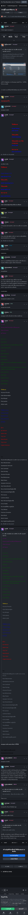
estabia (6, 245)
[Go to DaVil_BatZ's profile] (2, 804)
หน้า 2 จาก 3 (14, 22)
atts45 (4, 16)
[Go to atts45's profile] (2, 16)
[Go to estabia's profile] (2, 246)
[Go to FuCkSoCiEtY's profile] (2, 107)
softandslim (7, 257)
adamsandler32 (8, 267)
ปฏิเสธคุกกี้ (21, 908)
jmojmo (6, 811)
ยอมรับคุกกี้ (8, 908)
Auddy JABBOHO (8, 758)
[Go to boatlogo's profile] (2, 767)
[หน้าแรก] (1, 23)
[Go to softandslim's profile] (2, 258)
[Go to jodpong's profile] (2, 313)
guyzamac (7, 303)
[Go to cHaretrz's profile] (2, 222)
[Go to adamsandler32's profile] (2, 268)
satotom (7, 26)
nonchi (6, 320)
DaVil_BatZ (7, 803)
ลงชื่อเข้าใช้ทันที (14, 859)
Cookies (22, 894)
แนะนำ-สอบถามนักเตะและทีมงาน (19, 16)
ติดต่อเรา (17, 894)
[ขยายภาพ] (14, 64)
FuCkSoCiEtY (8, 106)
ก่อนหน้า (5, 22)
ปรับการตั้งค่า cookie (16, 903)
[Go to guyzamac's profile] (2, 304)
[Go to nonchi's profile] (2, 321)
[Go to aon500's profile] (2, 115)
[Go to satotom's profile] (2, 27)
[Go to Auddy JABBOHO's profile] (2, 758)
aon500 (6, 114)
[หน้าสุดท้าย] (26, 23)
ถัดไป (23, 22)
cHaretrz (7, 222)
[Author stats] (26, 27)
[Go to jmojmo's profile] (2, 812)
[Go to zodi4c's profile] (2, 201)
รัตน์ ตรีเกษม (7, 295)
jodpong (6, 312)
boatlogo (7, 766)
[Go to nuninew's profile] (2, 97)
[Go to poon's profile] (2, 213)
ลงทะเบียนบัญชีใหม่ (14, 855)
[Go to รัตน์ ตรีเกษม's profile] (2, 296)
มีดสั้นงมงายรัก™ (8, 44)
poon (6, 212)
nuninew (7, 96)
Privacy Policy (11, 894)
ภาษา (5, 894)
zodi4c (6, 201)
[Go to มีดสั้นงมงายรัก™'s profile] (2, 45)
